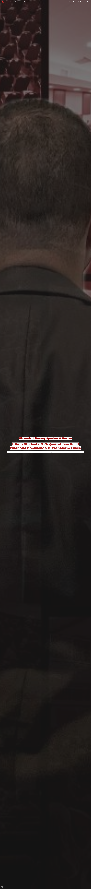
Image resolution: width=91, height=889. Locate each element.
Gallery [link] (74, 1)
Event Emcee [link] (81, 1)
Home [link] (70, 1)
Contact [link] (87, 1)
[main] (45, 438)
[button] (45, 886)
